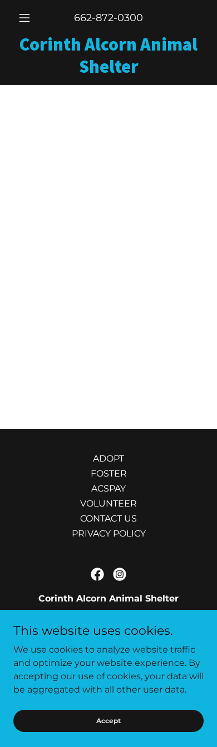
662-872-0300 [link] (108, 18)
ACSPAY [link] (108, 488)
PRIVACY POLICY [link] (109, 533)
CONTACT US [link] (108, 518)
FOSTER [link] (109, 473)
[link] (108, 55)
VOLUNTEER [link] (108, 503)
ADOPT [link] (108, 458)
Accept (108, 720)
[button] (27, 18)
